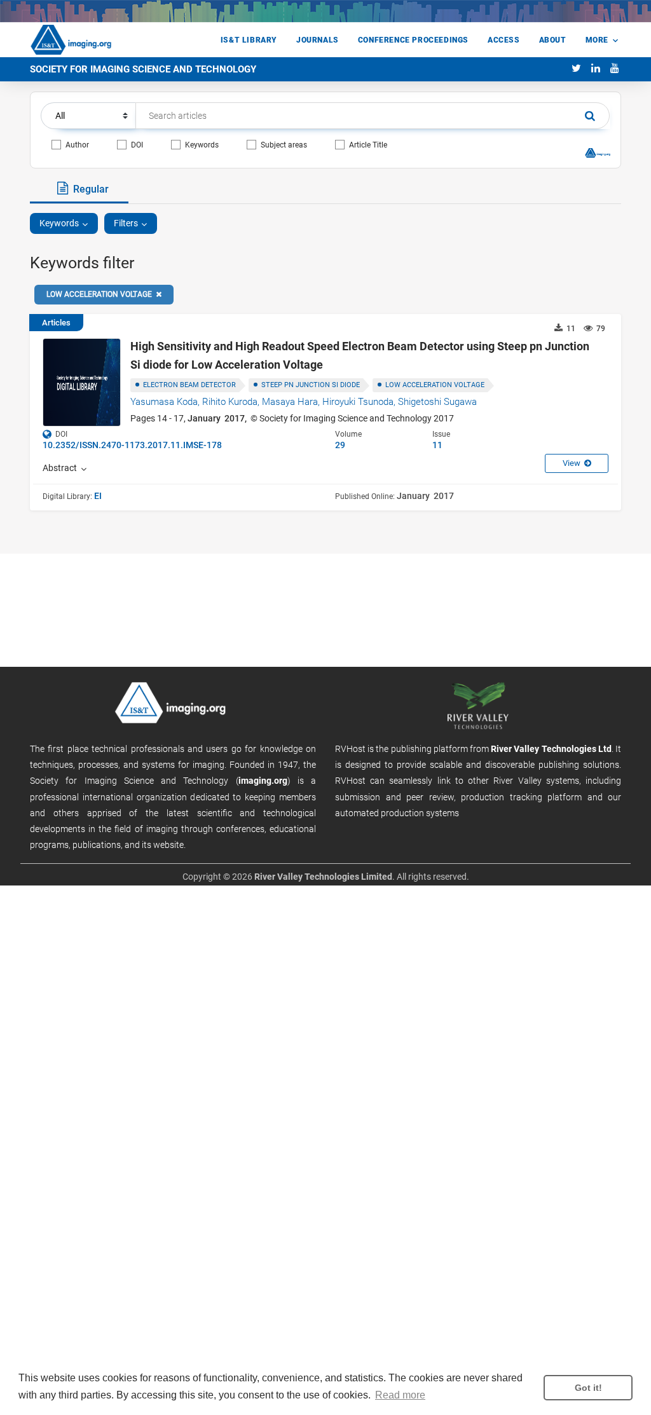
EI (98, 496)
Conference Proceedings (413, 40)
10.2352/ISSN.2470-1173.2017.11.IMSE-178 (132, 445)
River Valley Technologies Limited (323, 877)
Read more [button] (400, 1395)
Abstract (62, 468)
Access (504, 40)
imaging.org (262, 781)
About (552, 40)
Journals (317, 40)
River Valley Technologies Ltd (551, 749)
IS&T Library (249, 40)
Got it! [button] (588, 1388)
